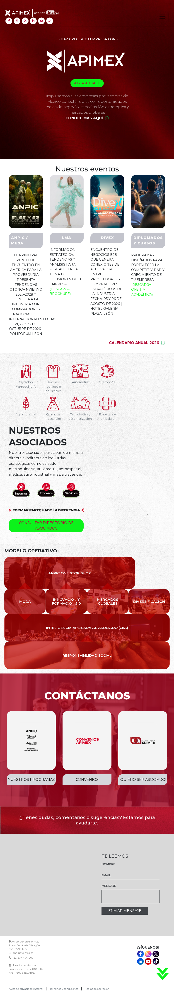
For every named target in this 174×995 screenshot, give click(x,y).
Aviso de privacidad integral (26, 988)
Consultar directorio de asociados (46, 525)
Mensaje (109, 885)
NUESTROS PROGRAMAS (31, 779)
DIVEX (107, 238)
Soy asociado (87, 83)
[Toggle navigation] (162, 16)
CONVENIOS (87, 779)
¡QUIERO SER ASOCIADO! (143, 779)
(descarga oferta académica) (142, 289)
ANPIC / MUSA (19, 240)
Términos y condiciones (64, 988)
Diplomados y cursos (148, 240)
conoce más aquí (84, 118)
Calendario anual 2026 (134, 343)
